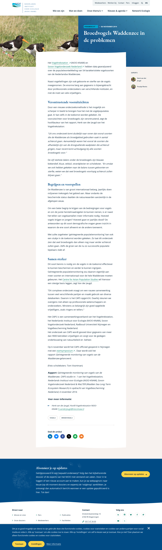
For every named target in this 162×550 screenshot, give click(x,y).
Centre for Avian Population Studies (80, 279)
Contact (121, 3)
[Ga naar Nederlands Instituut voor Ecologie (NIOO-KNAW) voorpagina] (16, 5)
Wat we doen (75, 10)
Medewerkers (100, 3)
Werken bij (112, 3)
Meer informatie (53, 544)
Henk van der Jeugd (141, 79)
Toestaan (19, 544)
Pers (128, 3)
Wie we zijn (58, 10)
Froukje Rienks (142, 87)
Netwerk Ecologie (141, 10)
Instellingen (36, 544)
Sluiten (148, 528)
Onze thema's (94, 10)
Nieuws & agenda (116, 10)
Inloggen (135, 3)
